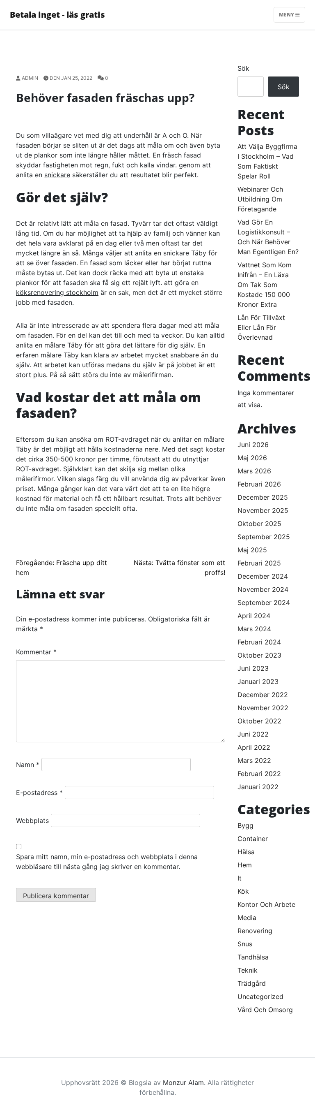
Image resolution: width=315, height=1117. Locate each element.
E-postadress (39, 792)
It (239, 878)
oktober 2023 (259, 655)
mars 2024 (254, 629)
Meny (287, 14)
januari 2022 (257, 787)
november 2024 (262, 589)
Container (252, 838)
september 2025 (263, 537)
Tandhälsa (253, 957)
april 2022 (253, 747)
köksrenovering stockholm (57, 292)
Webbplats (32, 820)
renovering (254, 931)
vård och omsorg (265, 1010)
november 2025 (262, 510)
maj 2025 (252, 550)
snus (244, 944)
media (246, 917)
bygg (245, 825)
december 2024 (262, 576)
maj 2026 (252, 458)
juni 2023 (253, 668)
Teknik (247, 970)
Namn (27, 764)
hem (244, 865)
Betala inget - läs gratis (57, 14)
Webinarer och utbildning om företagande (260, 199)
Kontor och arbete (266, 904)
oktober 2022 (259, 721)
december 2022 (262, 695)
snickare (57, 175)
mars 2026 (254, 471)
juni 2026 (253, 444)
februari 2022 (259, 773)
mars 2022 (254, 760)
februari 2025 (259, 563)
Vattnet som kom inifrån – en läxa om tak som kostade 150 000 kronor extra (264, 284)
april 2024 (253, 616)
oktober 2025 (259, 523)
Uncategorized (260, 996)
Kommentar (36, 652)
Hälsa (246, 852)
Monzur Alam (183, 1082)
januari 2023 (257, 681)
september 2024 (263, 602)
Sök (243, 68)
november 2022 (262, 708)
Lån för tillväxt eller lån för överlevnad (261, 327)
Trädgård (251, 983)
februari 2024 (259, 642)
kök (243, 891)
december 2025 (262, 497)
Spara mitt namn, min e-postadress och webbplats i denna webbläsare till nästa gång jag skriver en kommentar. (107, 862)
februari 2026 (259, 484)
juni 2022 (253, 734)
